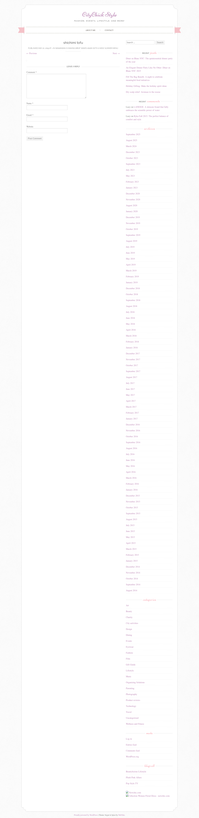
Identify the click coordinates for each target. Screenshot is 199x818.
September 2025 (133, 134)
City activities (132, 623)
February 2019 (132, 276)
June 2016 (130, 460)
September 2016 (133, 442)
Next (116, 53)
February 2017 (132, 412)
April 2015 (131, 542)
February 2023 (132, 181)
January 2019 (132, 282)
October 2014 (132, 578)
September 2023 (133, 163)
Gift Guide (130, 664)
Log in (129, 738)
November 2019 (133, 223)
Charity (129, 617)
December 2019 (133, 217)
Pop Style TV (132, 783)
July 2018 (130, 311)
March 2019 (131, 270)
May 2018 (130, 323)
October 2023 (132, 157)
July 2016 (130, 454)
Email (29, 114)
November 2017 (133, 359)
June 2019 (130, 252)
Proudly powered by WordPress (86, 815)
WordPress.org (132, 756)
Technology (131, 706)
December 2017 (133, 353)
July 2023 (130, 169)
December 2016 (133, 424)
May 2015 (130, 537)
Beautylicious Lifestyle (136, 771)
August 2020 (131, 205)
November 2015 (133, 501)
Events (129, 640)
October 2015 (132, 507)
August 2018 (131, 306)
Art (127, 605)
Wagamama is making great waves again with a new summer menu (86, 48)
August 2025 (131, 140)
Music (128, 676)
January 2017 (132, 418)
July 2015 (130, 525)
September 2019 (133, 234)
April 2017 (131, 400)
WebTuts (121, 815)
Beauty (129, 611)
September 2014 (133, 584)
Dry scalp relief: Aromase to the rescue (143, 91)
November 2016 (133, 430)
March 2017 (131, 406)
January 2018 (132, 347)
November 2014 (133, 572)
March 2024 (131, 146)
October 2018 (132, 294)
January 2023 (132, 187)
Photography (131, 694)
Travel (129, 711)
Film (128, 658)
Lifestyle (130, 670)
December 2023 (133, 152)
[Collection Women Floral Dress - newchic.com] (148, 795)
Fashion (129, 652)
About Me (90, 30)
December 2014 (133, 566)
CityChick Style (99, 14)
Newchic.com (135, 792)
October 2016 (132, 436)
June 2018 (130, 317)
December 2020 (133, 193)
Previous (31, 53)
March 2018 (131, 335)
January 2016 (132, 489)
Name (29, 103)
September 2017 (133, 371)
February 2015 (132, 554)
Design (129, 629)
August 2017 (131, 377)
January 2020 (132, 211)
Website (29, 126)
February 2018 (132, 341)
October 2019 (132, 229)
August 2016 (131, 448)
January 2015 (132, 560)
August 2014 (131, 590)
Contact (109, 30)
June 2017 (130, 388)
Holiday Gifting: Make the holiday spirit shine (146, 85)
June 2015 (130, 531)
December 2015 (133, 495)
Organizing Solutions (135, 682)
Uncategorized (132, 717)
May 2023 (130, 175)
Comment (31, 72)
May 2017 (130, 394)
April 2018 (131, 329)
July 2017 (130, 383)
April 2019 (131, 264)
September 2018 (133, 300)
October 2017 (132, 365)
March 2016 (131, 477)
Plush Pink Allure (134, 777)
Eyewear (130, 646)
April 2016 (131, 471)
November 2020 (133, 199)
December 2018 (133, 288)
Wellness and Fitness (135, 723)
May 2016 (130, 465)
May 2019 (130, 258)
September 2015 (133, 513)
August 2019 (131, 240)
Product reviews (133, 700)
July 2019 (130, 246)
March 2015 (131, 548)
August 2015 (131, 519)
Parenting (130, 688)
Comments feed (133, 750)
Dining (129, 634)
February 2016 (132, 483)
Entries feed (131, 744)
